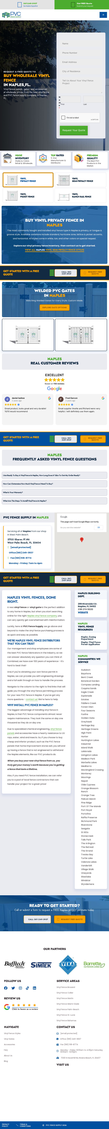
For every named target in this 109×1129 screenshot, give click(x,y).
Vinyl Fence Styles (12, 1033)
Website (83, 612)
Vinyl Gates (9, 1039)
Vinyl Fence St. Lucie (65, 1015)
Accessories (9, 1044)
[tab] (28, 179)
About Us (8, 1056)
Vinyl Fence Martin (64, 998)
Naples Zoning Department (88, 638)
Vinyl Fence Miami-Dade (67, 1004)
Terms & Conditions (25, 1125)
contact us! (32, 699)
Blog (6, 1061)
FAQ (6, 1050)
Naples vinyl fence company (42, 615)
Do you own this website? (70, 527)
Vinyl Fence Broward (65, 987)
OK (98, 527)
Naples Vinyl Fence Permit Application (91, 643)
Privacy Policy (5, 1125)
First (62, 104)
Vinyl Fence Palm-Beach (67, 1009)
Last (85, 104)
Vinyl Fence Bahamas (66, 1020)
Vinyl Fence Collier (64, 993)
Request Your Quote (73, 130)
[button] (82, 539)
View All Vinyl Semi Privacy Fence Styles (54, 249)
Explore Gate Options (54, 307)
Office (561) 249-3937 (70, 1039)
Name (60, 102)
